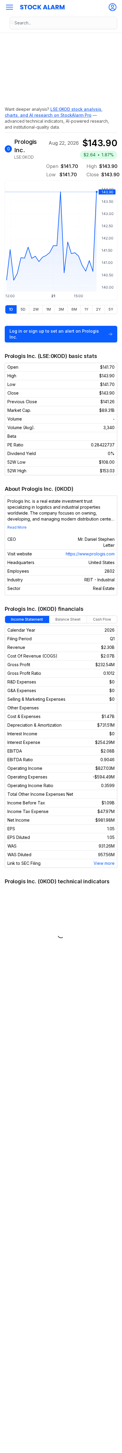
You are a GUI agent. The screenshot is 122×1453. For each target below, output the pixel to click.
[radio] (11, 309)
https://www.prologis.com (90, 553)
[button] (9, 7)
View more (104, 863)
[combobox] (63, 23)
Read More (17, 527)
